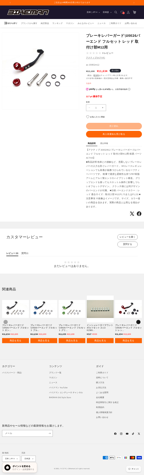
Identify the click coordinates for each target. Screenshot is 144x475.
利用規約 (100, 407)
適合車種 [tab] (104, 143)
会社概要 (100, 397)
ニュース (53, 382)
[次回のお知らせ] (134, 2)
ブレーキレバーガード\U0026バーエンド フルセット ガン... (15, 327)
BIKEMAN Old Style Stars (60, 397)
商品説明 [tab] (92, 143)
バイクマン (64, 469)
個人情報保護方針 (104, 412)
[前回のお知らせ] (10, 2)
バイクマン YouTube (58, 387)
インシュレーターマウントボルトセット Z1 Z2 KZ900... (100, 327)
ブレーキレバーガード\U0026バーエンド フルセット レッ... (128, 327)
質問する (127, 244)
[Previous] (6, 322)
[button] (116, 12)
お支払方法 (101, 387)
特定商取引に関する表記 (107, 402)
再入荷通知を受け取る (114, 134)
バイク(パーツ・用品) (12, 372)
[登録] (49, 433)
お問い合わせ (102, 417)
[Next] (138, 322)
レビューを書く (127, 237)
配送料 (96, 75)
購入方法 (100, 382)
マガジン (53, 377)
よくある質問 (102, 392)
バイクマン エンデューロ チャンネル (66, 392)
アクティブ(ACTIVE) (95, 57)
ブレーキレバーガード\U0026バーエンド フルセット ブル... (43, 327)
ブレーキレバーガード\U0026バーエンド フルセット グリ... (72, 327)
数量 (88, 102)
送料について (102, 377)
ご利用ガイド (102, 372)
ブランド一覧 (55, 372)
